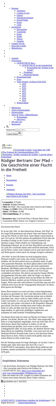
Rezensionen (13, 5)
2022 (24, 93)
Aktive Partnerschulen (20, 110)
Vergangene (16, 61)
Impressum (15, 124)
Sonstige (20, 41)
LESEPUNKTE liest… (26, 63)
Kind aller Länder (18, 46)
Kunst (19, 22)
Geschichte (21, 32)
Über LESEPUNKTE (16, 105)
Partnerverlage (17, 112)
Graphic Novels (17, 43)
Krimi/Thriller (22, 20)
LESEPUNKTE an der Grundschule (37, 65)
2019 (24, 86)
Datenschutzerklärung (27, 403)
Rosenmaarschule (24, 77)
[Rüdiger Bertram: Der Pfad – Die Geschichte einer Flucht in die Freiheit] (28, 196)
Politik (19, 36)
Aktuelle (14, 58)
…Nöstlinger (27, 72)
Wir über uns (16, 122)
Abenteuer (21, 11)
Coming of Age (23, 13)
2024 (24, 98)
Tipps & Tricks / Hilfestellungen (24, 115)
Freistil (10, 53)
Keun (19, 79)
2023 (24, 96)
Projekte (11, 55)
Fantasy (20, 15)
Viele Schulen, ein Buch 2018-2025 (31, 82)
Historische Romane (25, 18)
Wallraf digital (22, 103)
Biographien (22, 29)
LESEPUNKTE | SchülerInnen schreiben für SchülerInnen (25, 400)
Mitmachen (16, 108)
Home (9, 3)
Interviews (12, 50)
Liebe (19, 25)
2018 (24, 84)
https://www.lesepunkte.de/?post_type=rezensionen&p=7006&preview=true (23, 372)
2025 (24, 100)
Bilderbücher (16, 48)
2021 (24, 91)
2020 (24, 89)
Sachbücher (16, 27)
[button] (7, 127)
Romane (14, 8)
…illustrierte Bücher (30, 75)
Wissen (20, 39)
